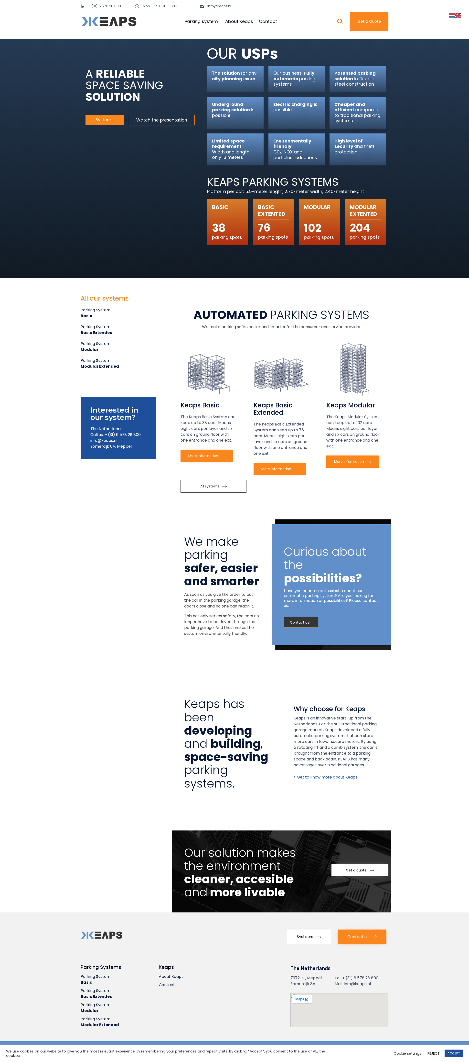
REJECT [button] (433, 1053)
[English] (458, 15)
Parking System (95, 313)
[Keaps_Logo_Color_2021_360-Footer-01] (115, 940)
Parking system (201, 21)
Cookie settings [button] (407, 1053)
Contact (268, 21)
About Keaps (239, 21)
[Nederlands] (452, 15)
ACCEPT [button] (454, 1053)
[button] (369, 21)
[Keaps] (124, 21)
